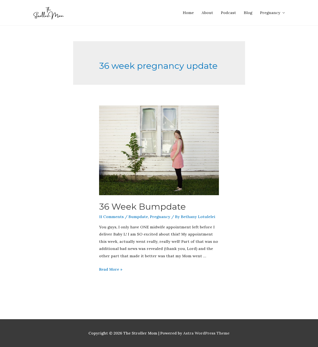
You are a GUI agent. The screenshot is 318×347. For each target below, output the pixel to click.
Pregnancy (270, 12)
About (207, 12)
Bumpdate (138, 216)
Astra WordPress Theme (206, 333)
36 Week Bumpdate (142, 206)
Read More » (110, 269)
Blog (248, 12)
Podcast (228, 12)
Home (188, 12)
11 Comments (111, 216)
